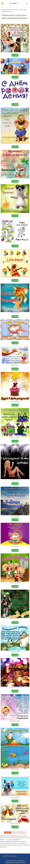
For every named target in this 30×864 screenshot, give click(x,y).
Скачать (16, 55)
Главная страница (6, 9)
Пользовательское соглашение (9, 856)
